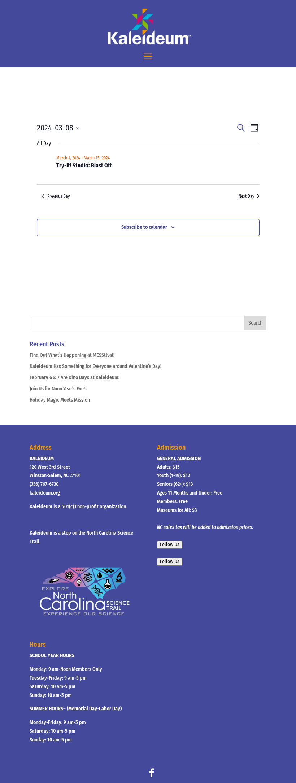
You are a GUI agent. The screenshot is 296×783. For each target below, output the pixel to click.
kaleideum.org (45, 493)
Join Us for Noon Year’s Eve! (57, 389)
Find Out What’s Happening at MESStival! (72, 355)
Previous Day (58, 196)
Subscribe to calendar (144, 227)
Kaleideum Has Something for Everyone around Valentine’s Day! (95, 366)
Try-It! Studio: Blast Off (84, 165)
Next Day (246, 196)
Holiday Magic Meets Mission (60, 400)
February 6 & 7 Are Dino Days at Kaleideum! (74, 378)
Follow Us (169, 545)
